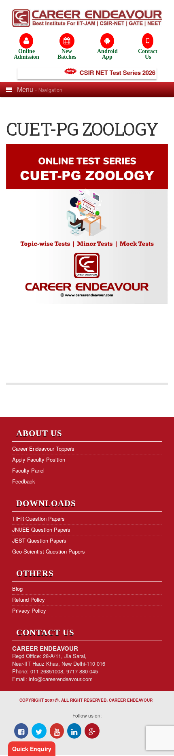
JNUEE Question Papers (41, 529)
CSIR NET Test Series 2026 (114, 72)
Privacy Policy (29, 610)
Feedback (23, 481)
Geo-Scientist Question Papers (48, 551)
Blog (17, 588)
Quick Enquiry (31, 749)
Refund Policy (28, 599)
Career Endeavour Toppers (43, 448)
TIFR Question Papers (38, 518)
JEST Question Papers (39, 540)
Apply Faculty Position (38, 459)
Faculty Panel (28, 470)
